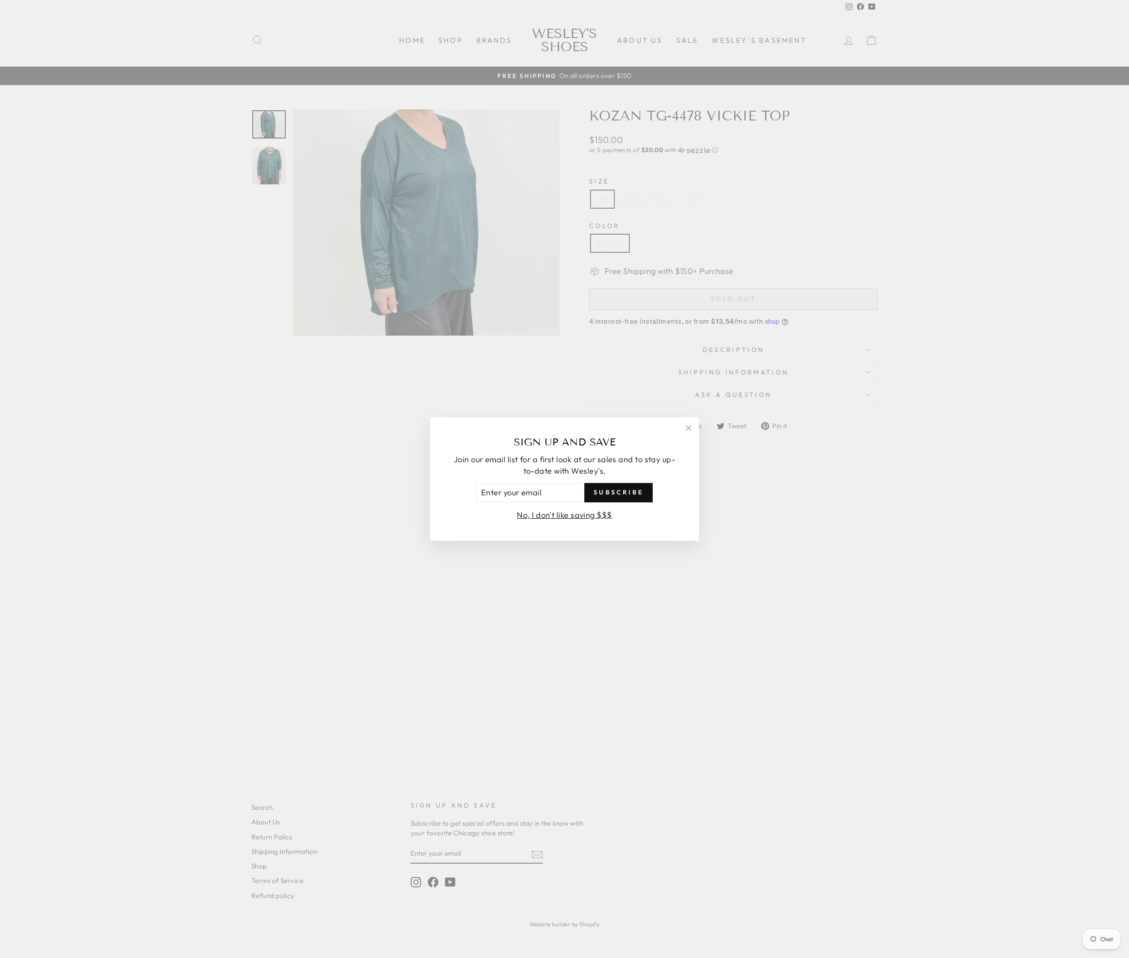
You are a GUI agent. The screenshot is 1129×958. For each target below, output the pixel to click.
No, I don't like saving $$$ (564, 515)
